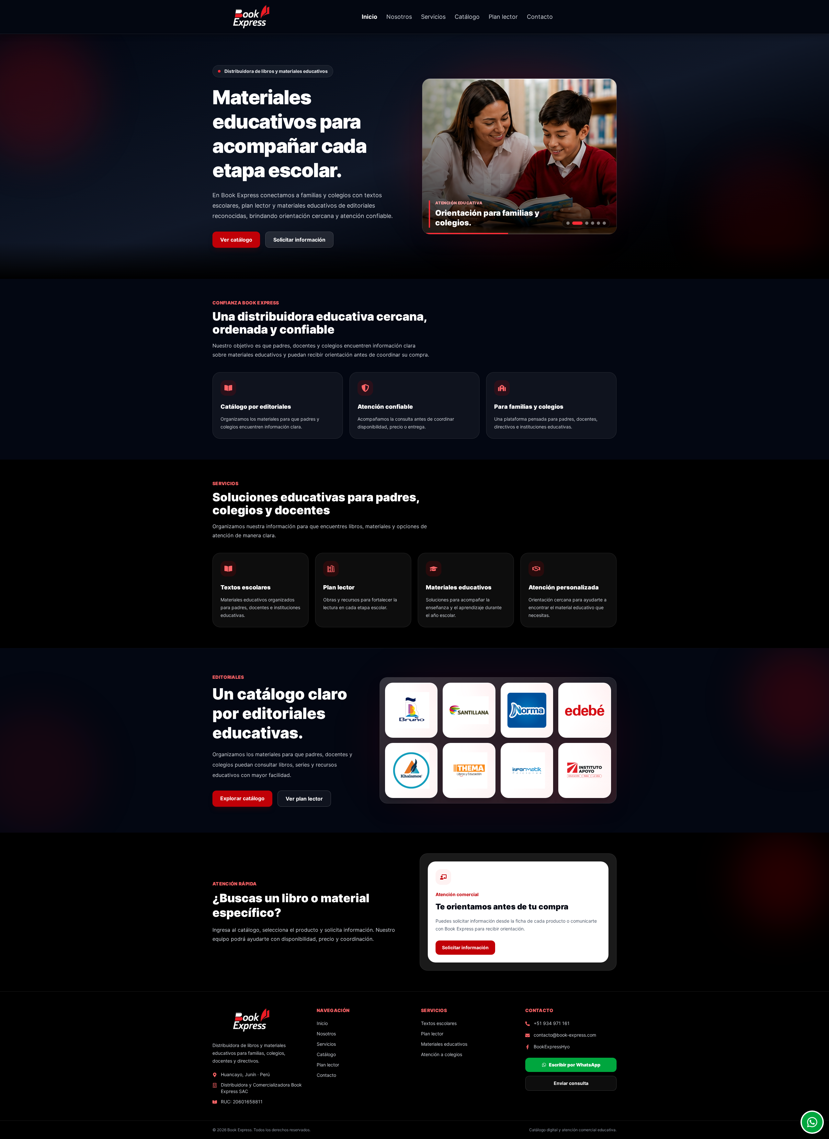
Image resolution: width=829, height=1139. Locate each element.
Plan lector (503, 16)
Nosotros (399, 16)
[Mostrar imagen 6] (604, 223)
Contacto (540, 16)
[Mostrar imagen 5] (598, 223)
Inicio (369, 16)
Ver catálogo (236, 239)
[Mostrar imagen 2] (573, 223)
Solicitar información (299, 239)
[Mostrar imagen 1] (568, 223)
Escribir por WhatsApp (574, 1064)
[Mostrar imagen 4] (592, 223)
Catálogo (467, 16)
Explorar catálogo (242, 798)
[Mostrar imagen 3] (583, 223)
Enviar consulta (571, 1083)
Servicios (433, 16)
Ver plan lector (304, 798)
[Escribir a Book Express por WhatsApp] (812, 1122)
